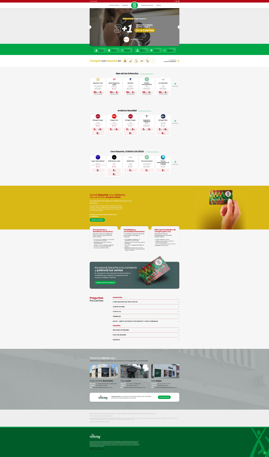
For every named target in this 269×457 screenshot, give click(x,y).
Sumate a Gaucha (114, 5)
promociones (175, 86)
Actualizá (114, 50)
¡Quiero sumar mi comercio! (105, 282)
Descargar (128, 50)
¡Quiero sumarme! (97, 220)
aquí (133, 419)
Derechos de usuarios (150, 413)
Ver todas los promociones (146, 73)
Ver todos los (170, 60)
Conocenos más (164, 397)
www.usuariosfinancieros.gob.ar (105, 416)
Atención (101, 50)
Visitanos (158, 5)
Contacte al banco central (96, 413)
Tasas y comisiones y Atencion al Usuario (100, 421)
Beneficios (125, 5)
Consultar (157, 50)
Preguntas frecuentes (147, 5)
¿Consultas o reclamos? (109, 413)
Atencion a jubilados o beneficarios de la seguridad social (130, 413)
